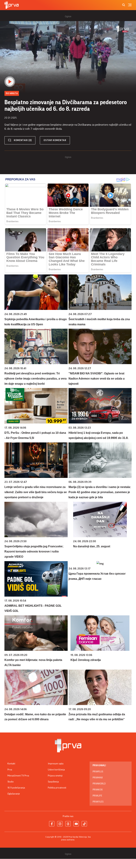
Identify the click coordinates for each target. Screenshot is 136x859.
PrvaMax (98, 777)
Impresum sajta (55, 763)
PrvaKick (98, 789)
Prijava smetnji (55, 775)
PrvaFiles (98, 802)
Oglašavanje (13, 794)
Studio (10, 782)
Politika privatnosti (57, 788)
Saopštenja (53, 782)
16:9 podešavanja (16, 788)
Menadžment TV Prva (18, 775)
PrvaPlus (98, 771)
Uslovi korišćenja (56, 769)
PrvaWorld (99, 783)
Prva (9, 769)
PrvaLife (97, 796)
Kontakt (11, 763)
